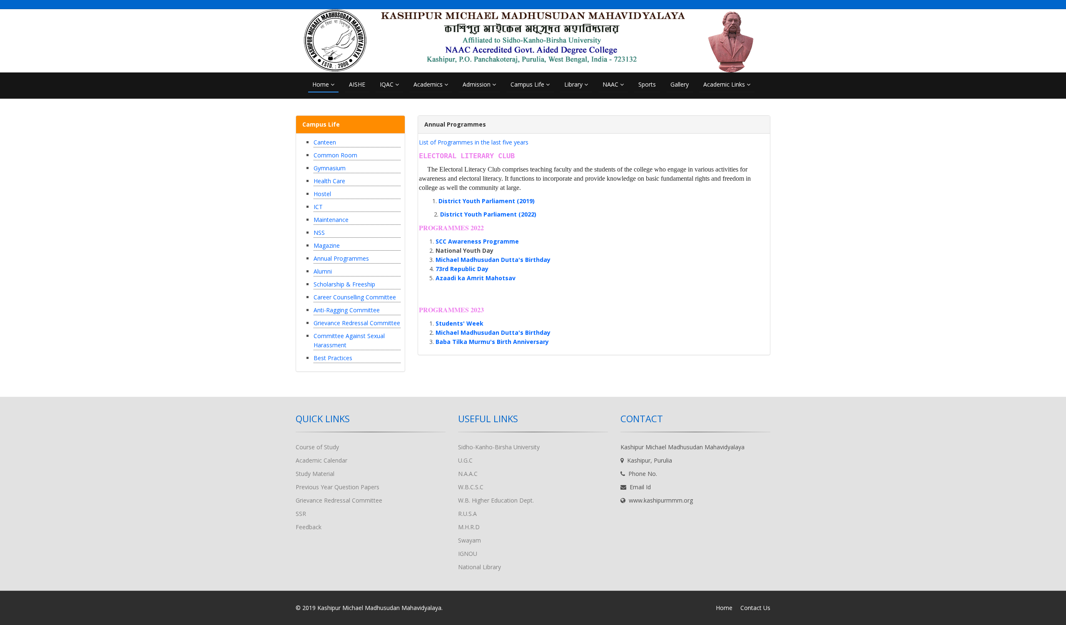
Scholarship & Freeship (344, 284)
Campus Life (528, 84)
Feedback (308, 527)
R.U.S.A (467, 514)
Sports (647, 84)
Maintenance (331, 220)
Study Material (315, 474)
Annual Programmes (341, 258)
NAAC (611, 84)
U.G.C (465, 460)
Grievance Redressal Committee (357, 323)
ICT (318, 207)
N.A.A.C (468, 474)
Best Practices (333, 358)
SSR (301, 514)
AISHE (357, 84)
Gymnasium (330, 168)
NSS (319, 233)
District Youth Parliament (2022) (488, 214)
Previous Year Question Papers (337, 487)
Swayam (469, 540)
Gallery (679, 84)
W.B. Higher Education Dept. (496, 500)
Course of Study (317, 447)
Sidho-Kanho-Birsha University (499, 447)
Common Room (335, 155)
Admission (477, 84)
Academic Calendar (321, 460)
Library (574, 84)
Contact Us (755, 608)
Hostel (322, 194)
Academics (428, 84)
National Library (479, 567)
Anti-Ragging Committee (347, 310)
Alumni (323, 271)
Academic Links (725, 84)
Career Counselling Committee (355, 297)
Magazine (327, 245)
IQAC (387, 84)
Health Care (329, 181)
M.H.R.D (469, 527)
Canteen (325, 142)
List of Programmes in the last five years (473, 142)
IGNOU (467, 554)
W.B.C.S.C (470, 487)
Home (321, 84)
